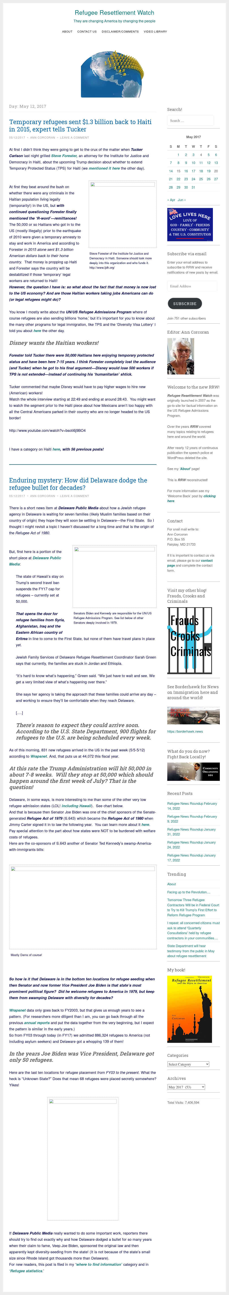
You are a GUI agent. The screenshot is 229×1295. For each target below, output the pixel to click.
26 (208, 179)
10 (193, 162)
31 (193, 187)
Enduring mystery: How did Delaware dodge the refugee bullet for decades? (78, 483)
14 (171, 170)
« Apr (171, 199)
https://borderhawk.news (185, 731)
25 (201, 179)
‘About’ (185, 468)
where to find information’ (99, 1264)
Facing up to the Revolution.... (188, 892)
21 (171, 179)
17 (193, 170)
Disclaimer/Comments (120, 31)
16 (186, 170)
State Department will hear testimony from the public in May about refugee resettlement (191, 950)
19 (208, 170)
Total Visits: (176, 1102)
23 (186, 179)
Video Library (155, 31)
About (67, 31)
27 (216, 179)
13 (216, 162)
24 (193, 179)
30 (186, 187)
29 (178, 187)
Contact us (87, 31)
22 (178, 179)
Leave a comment (74, 137)
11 (201, 162)
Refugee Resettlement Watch (114, 12)
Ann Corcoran (42, 137)
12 (208, 162)
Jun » (182, 199)
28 (171, 187)
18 (201, 170)
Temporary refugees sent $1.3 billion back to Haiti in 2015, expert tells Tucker (80, 125)
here (56, 449)
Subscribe (185, 303)
